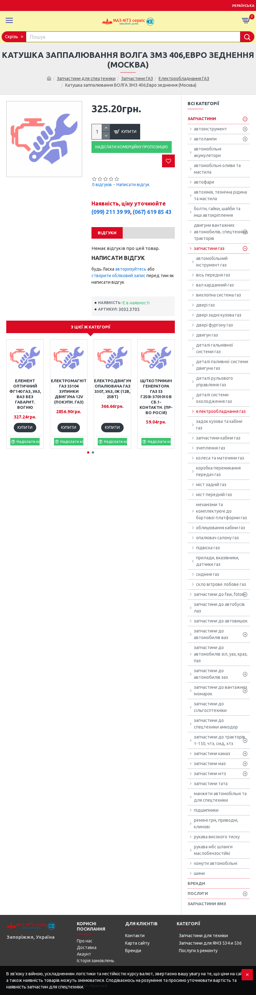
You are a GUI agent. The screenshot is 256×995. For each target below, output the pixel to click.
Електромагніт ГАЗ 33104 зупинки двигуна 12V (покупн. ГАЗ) (68, 391)
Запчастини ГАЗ (137, 78)
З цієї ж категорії (91, 327)
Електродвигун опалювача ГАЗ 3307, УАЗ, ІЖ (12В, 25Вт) (112, 388)
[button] (88, 452)
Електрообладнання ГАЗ (184, 78)
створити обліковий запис (118, 275)
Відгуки (107, 233)
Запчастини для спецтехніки (86, 78)
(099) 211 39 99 (110, 212)
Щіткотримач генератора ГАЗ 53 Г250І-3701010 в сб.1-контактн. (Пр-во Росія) (156, 396)
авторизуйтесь (130, 269)
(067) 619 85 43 (152, 212)
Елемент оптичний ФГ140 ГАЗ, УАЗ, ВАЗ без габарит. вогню (25, 393)
